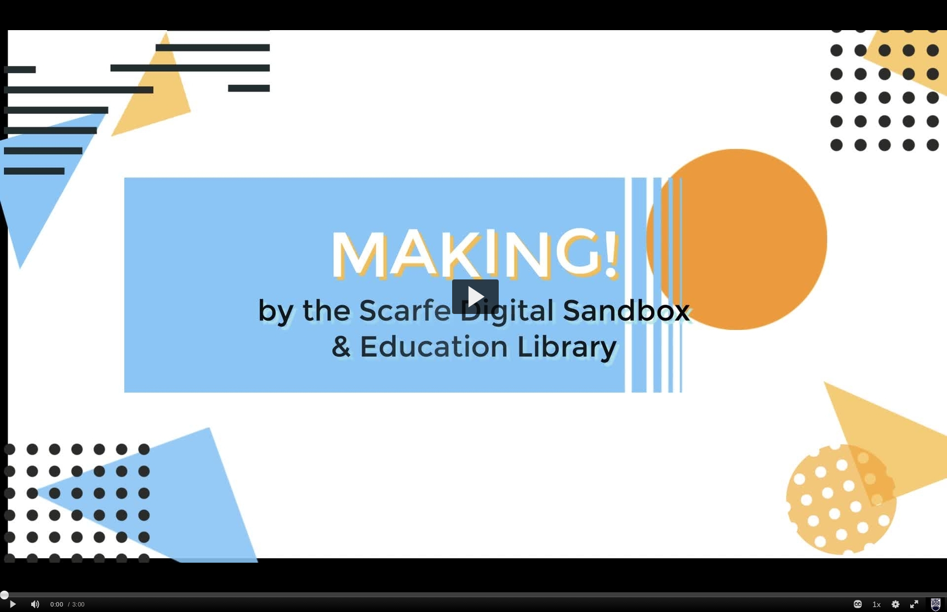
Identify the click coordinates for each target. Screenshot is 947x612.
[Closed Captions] (857, 604)
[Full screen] (914, 604)
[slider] (473, 594)
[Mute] (35, 604)
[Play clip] (13, 604)
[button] (475, 296)
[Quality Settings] (895, 604)
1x (876, 604)
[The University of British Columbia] (935, 604)
